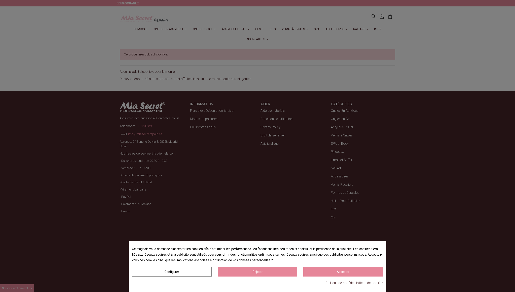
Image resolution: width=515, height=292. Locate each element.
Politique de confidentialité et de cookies (354, 283)
